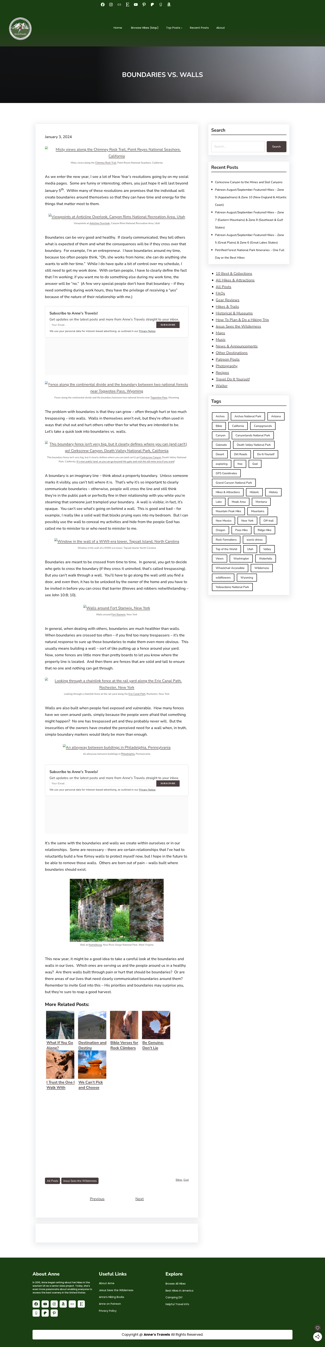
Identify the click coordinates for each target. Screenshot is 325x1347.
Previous (97, 1198)
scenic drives (255, 540)
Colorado (221, 445)
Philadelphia (128, 754)
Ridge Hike (264, 530)
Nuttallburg (95, 945)
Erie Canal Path (136, 694)
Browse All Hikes (176, 1284)
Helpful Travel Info (177, 1304)
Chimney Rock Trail (105, 162)
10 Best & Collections (234, 273)
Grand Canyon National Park (234, 483)
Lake (219, 502)
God (186, 1180)
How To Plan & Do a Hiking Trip (242, 319)
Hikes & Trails (227, 306)
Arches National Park (248, 416)
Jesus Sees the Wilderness (80, 1181)
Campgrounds (263, 426)
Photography (227, 366)
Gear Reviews (227, 300)
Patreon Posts (228, 359)
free (240, 464)
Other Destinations (232, 352)
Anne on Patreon (110, 1304)
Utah (250, 549)
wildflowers (223, 577)
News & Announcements (237, 346)
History (273, 492)
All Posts (52, 1181)
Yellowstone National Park (232, 587)
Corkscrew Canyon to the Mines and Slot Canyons (248, 182)
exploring (222, 464)
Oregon (220, 530)
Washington (241, 558)
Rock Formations (226, 540)
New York (247, 521)
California (238, 426)
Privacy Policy (108, 1311)
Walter (222, 385)
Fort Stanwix (118, 614)
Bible (179, 1180)
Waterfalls (265, 558)
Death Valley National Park (254, 445)
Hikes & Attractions (228, 492)
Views (219, 558)
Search (276, 146)
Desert (220, 454)
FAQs (220, 293)
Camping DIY (174, 1297)
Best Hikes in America (179, 1290)
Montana (261, 502)
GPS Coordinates (226, 473)
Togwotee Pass (158, 397)
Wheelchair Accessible (230, 568)
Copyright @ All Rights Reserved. (162, 1334)
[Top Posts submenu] (181, 28)
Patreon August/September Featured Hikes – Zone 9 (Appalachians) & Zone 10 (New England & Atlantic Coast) (250, 197)
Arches (220, 416)
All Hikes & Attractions (235, 280)
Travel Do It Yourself (233, 379)
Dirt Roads (240, 454)
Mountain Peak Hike (228, 511)
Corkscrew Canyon (150, 457)
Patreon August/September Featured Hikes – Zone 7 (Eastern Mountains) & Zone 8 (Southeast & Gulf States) (249, 220)
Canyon (221, 435)
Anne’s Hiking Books (111, 1297)
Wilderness (261, 568)
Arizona (276, 416)
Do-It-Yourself (265, 454)
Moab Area (239, 502)
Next (139, 1198)
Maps (220, 333)
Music (221, 339)
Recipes (222, 372)
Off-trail (268, 521)
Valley (267, 549)
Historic (254, 492)
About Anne (106, 1283)
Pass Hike (241, 530)
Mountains (257, 511)
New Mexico (223, 521)
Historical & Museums (234, 313)
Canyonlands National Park (252, 435)
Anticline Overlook (100, 223)
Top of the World (226, 549)
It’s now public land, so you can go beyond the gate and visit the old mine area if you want (125, 461)
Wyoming (247, 577)
